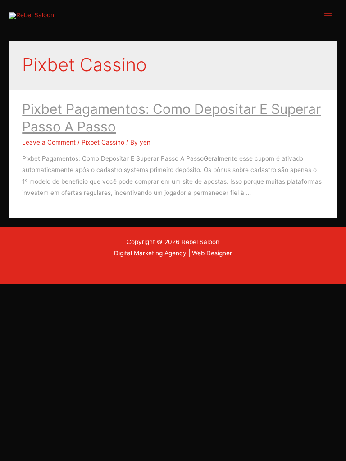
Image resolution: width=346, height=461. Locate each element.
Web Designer (212, 253)
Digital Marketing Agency (150, 253)
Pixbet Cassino (103, 142)
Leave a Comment (49, 142)
